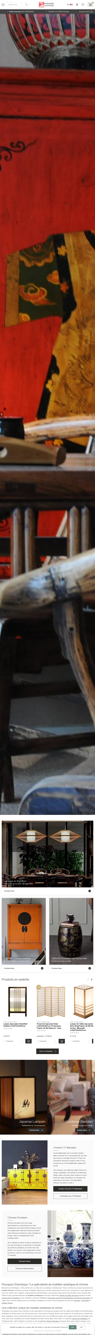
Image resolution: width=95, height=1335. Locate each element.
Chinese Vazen (24, 1261)
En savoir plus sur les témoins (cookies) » (48, 1331)
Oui (72, 1327)
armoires (77, 1300)
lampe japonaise (53, 1321)
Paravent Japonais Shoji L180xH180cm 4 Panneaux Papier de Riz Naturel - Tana (49, 1026)
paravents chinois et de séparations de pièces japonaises (69, 1298)
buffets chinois (7, 1303)
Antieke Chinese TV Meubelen (70, 1189)
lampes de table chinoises (69, 1295)
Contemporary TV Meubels (70, 1196)
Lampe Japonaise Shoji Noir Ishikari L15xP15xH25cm (15, 1025)
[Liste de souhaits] (83, 4)
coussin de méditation (80, 1319)
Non (81, 1327)
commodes (85, 1300)
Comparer (9, 1041)
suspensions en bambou (11, 1298)
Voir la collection (46, 1051)
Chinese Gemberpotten (25, 1268)
